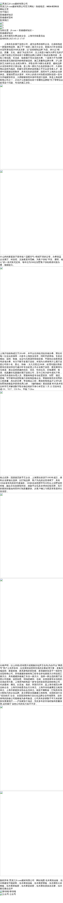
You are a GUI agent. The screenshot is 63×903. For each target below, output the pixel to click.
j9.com (13, 30)
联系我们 (4, 20)
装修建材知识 (6, 15)
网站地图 (40, 880)
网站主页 (4, 9)
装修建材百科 (6, 17)
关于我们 (4, 12)
